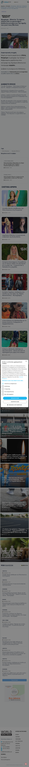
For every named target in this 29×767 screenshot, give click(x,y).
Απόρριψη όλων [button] (15, 401)
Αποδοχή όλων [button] (15, 398)
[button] (14, 380)
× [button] (26, 361)
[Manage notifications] (26, 764)
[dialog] (14, 383)
